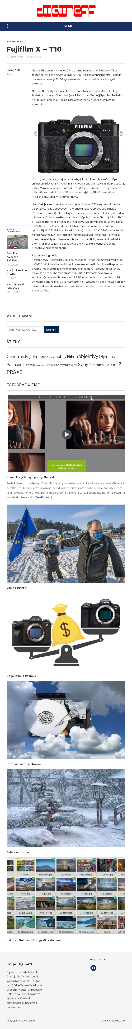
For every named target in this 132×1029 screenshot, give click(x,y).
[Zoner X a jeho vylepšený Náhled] (66, 397)
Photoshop (40, 365)
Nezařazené (15, 41)
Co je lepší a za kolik (21, 675)
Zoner (112, 364)
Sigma (73, 365)
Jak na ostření (17, 587)
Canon (13, 356)
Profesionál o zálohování (24, 764)
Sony (83, 364)
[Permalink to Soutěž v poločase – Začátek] (17, 242)
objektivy (88, 356)
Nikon (72, 356)
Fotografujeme (23, 385)
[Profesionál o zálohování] (66, 683)
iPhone (43, 357)
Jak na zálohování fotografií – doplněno (35, 940)
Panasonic (16, 364)
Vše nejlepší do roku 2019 (16, 286)
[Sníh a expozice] (66, 771)
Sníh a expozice (18, 852)
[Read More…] (43, 497)
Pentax (31, 365)
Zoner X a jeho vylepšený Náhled (30, 477)
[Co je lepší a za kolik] (66, 594)
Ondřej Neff (16, 56)
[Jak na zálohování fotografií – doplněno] (66, 859)
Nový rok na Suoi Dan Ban (17, 272)
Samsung (50, 365)
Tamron (95, 365)
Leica (51, 357)
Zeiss (104, 365)
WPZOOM (120, 1020)
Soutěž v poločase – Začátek (13, 257)
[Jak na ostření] (66, 506)
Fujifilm (31, 356)
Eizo (22, 357)
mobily (60, 356)
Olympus (107, 356)
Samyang (62, 365)
